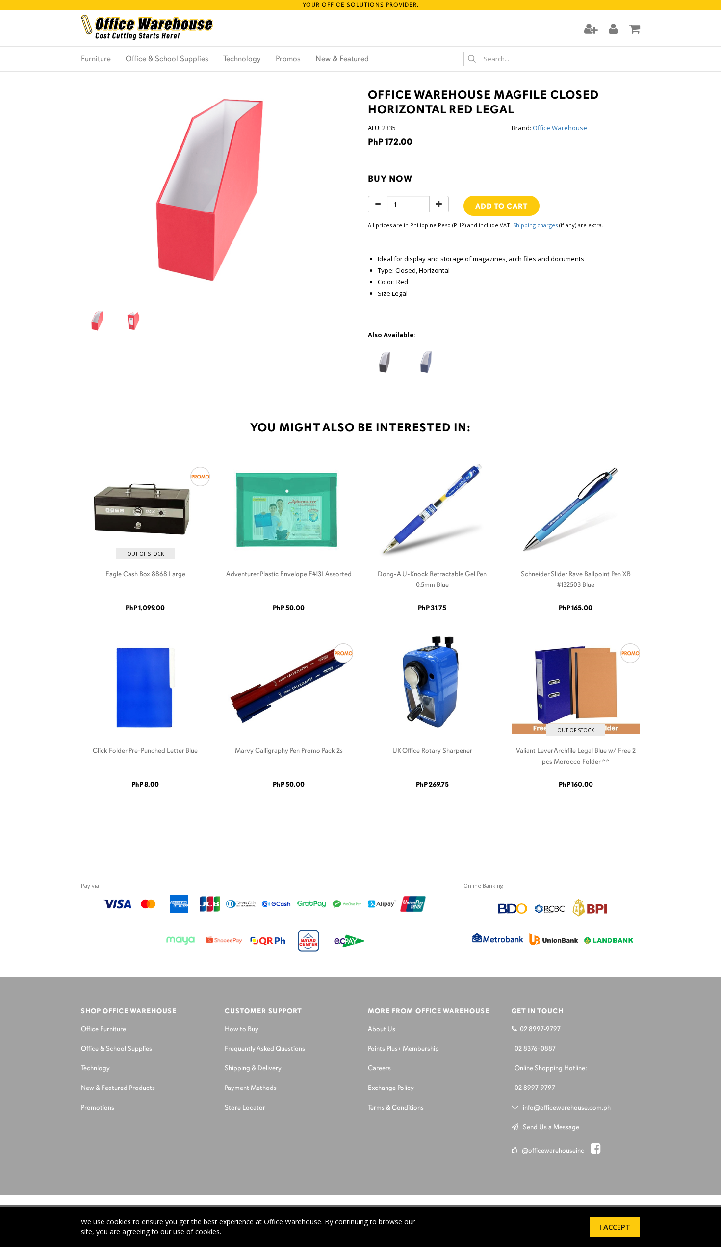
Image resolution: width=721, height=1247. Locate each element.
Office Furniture (103, 1029)
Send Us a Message (548, 1127)
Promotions (97, 1108)
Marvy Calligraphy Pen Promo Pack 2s (289, 751)
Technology (242, 59)
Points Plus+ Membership (403, 1049)
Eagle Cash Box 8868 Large (145, 574)
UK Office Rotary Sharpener (432, 751)
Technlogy (95, 1068)
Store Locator (245, 1108)
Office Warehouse (560, 127)
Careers (379, 1068)
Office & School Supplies (167, 59)
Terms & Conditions (396, 1108)
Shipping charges (535, 225)
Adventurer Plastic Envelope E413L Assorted (289, 574)
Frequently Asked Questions (265, 1049)
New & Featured (342, 59)
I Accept (614, 1227)
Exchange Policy (391, 1088)
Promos (288, 59)
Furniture (96, 59)
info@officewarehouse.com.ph (564, 1108)
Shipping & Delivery (253, 1068)
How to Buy (241, 1029)
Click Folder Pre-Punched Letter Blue (145, 751)
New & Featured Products (118, 1088)
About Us (381, 1029)
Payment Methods (251, 1088)
